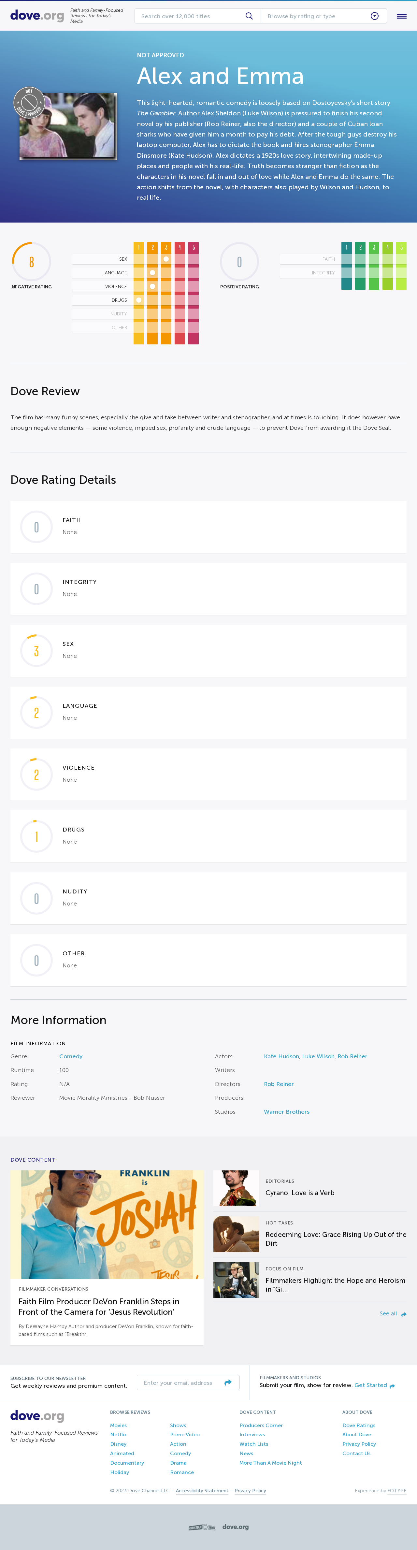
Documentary (127, 1463)
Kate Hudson (281, 1056)
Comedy (70, 1056)
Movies (118, 1425)
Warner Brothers (286, 1111)
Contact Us (356, 1453)
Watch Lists (253, 1444)
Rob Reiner (352, 1056)
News (246, 1453)
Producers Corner (261, 1425)
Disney (118, 1444)
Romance (182, 1472)
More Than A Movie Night (270, 1463)
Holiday (119, 1472)
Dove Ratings (358, 1425)
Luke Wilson (318, 1056)
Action (178, 1444)
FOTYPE (397, 1490)
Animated (122, 1453)
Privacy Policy (359, 1444)
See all (389, 1313)
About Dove (356, 1434)
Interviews (252, 1434)
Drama (178, 1463)
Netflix (118, 1434)
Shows (178, 1425)
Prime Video (185, 1434)
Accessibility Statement (202, 1490)
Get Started (370, 1385)
